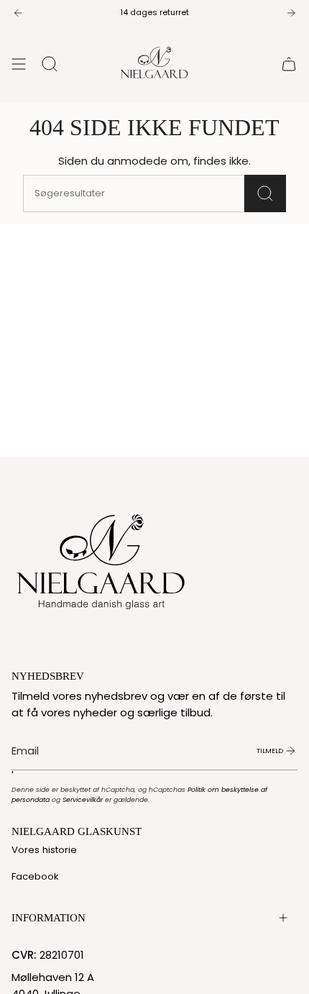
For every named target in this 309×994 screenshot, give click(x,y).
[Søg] (265, 193)
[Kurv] (289, 64)
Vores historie (44, 850)
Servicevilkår (83, 799)
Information (48, 918)
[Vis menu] (18, 64)
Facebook (35, 876)
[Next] (291, 12)
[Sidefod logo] (101, 558)
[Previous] (17, 12)
